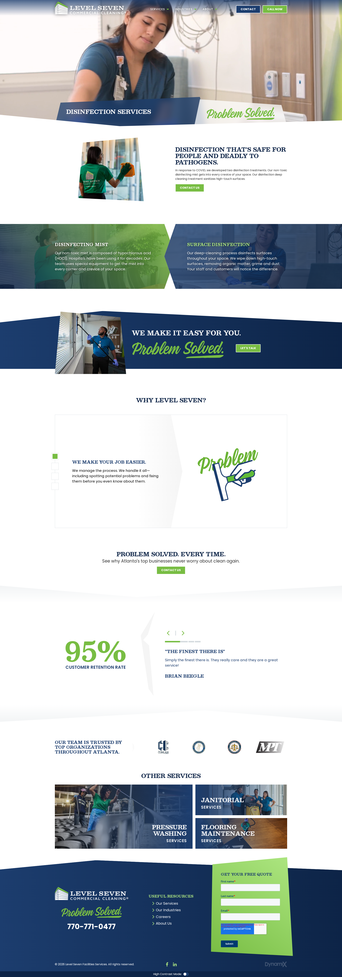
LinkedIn (175, 964)
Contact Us (190, 188)
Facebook (167, 964)
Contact (248, 9)
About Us (164, 923)
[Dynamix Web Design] (276, 964)
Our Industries (168, 910)
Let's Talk (248, 348)
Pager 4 (55, 486)
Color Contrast (186, 974)
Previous (168, 633)
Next (182, 633)
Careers (163, 916)
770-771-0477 (91, 927)
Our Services (167, 903)
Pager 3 (55, 476)
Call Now (275, 9)
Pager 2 (55, 466)
